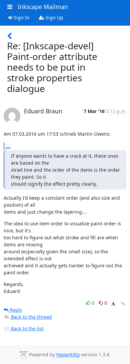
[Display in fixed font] (113, 303)
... (8, 146)
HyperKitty (68, 354)
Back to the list (27, 328)
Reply (15, 310)
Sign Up (53, 17)
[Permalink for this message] (123, 303)
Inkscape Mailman (43, 7)
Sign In (21, 17)
